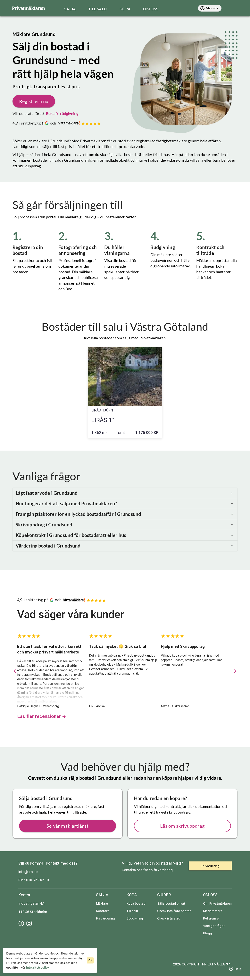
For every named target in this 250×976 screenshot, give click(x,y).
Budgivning (135, 918)
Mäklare (102, 903)
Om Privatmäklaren (217, 903)
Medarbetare (212, 911)
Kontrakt (102, 911)
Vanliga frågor (214, 926)
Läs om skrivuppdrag (182, 826)
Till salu (132, 911)
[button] (125, 493)
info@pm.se (28, 871)
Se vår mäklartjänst (67, 826)
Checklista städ (168, 918)
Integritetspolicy (37, 967)
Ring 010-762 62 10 (33, 880)
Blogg (207, 933)
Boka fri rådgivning (62, 113)
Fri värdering (105, 918)
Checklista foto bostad (174, 911)
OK (90, 960)
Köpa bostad (136, 903)
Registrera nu (33, 101)
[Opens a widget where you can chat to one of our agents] (235, 969)
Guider (164, 894)
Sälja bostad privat (171, 903)
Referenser (211, 918)
